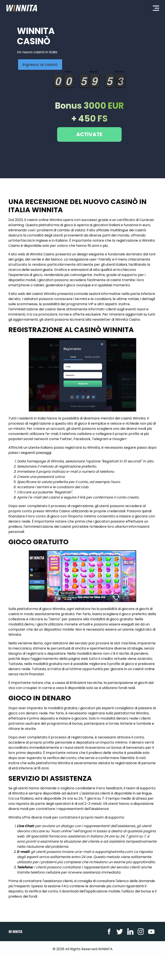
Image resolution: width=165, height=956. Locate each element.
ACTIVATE (89, 134)
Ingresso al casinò (40, 64)
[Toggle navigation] (156, 7)
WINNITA (105, 949)
